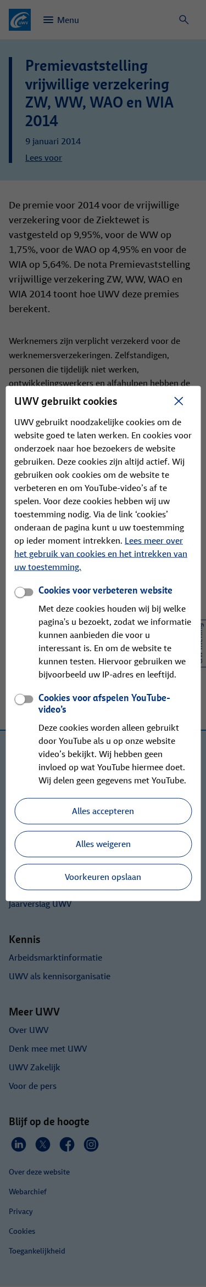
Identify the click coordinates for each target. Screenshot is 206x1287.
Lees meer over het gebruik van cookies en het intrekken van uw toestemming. (100, 553)
